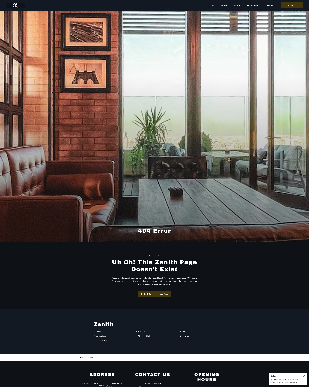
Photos (182, 331)
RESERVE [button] (292, 5)
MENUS (224, 5)
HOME (212, 5)
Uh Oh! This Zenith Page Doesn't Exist (154, 265)
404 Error (154, 231)
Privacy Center (102, 340)
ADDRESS (102, 374)
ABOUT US (269, 5)
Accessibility (101, 336)
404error (91, 357)
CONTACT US (152, 374)
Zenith (104, 324)
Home (98, 331)
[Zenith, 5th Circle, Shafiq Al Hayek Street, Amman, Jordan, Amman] (15, 5)
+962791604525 (154, 383)
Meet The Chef (144, 336)
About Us (141, 331)
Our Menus (184, 336)
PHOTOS (237, 5)
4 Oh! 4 (154, 255)
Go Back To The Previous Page (154, 294)
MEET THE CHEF (252, 5)
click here (294, 382)
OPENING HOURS (206, 377)
